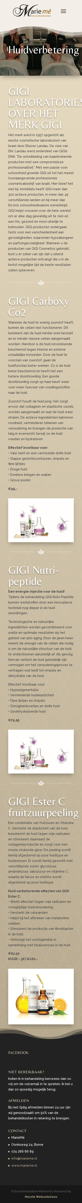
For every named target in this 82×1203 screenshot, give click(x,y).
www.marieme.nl (24, 1165)
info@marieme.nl (24, 1158)
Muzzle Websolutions (41, 1196)
